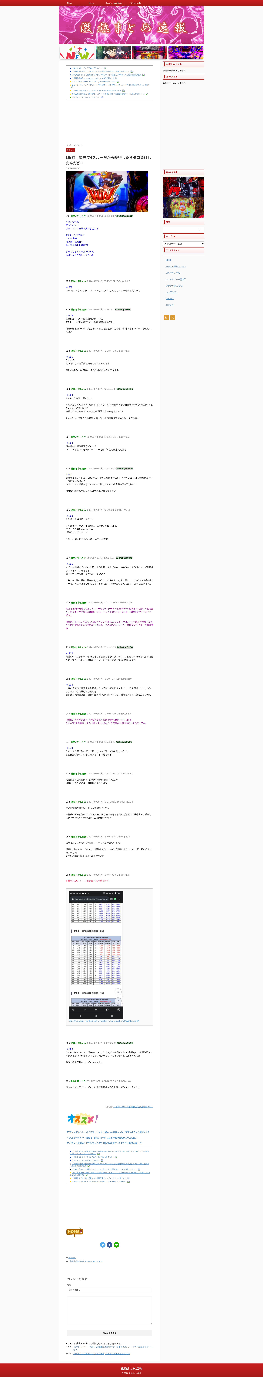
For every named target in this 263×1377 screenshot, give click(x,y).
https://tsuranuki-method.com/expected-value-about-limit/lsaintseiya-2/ (104, 1021)
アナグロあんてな (174, 285)
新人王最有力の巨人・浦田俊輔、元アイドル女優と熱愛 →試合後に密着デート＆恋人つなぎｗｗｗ (108, 94)
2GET (168, 260)
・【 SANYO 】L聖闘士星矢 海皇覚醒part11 (133, 1106)
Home (69, 3)
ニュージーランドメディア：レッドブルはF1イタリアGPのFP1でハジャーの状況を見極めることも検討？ (111, 85)
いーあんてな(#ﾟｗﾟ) (176, 279)
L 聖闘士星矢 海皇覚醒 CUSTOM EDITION (85, 1261)
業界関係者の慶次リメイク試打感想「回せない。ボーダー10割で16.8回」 (99, 1181)
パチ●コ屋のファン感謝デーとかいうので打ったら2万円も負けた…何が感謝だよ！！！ (104, 1169)
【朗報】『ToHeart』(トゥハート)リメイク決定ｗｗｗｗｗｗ (101, 1353)
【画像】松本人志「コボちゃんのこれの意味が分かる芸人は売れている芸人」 (100, 71)
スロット (72, 1257)
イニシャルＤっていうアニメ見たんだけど (87, 68)
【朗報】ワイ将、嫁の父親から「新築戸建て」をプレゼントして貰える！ (99, 1178)
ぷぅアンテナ (172, 292)
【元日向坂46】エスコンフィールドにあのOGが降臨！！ (93, 78)
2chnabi (170, 298)
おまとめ (170, 305)
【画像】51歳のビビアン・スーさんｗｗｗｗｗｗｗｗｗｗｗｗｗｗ (96, 90)
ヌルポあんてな (173, 273)
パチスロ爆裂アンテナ (176, 266)
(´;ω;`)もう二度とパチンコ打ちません (86, 97)
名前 (69, 1285)
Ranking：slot (135, 3)
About (91, 3)
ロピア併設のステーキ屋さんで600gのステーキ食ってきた (93, 81)
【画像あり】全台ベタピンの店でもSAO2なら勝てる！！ (93, 1157)
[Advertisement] (109, 122)
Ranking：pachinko (114, 3)
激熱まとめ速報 (131, 1368)
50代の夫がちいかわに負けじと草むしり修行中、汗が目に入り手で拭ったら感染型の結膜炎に (106, 75)
